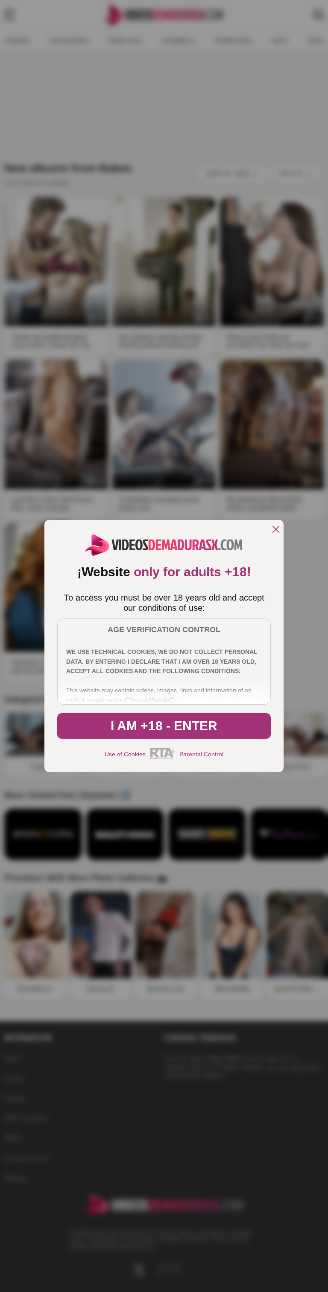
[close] (275, 530)
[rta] (162, 758)
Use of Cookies (125, 754)
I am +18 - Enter (164, 726)
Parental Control (201, 754)
